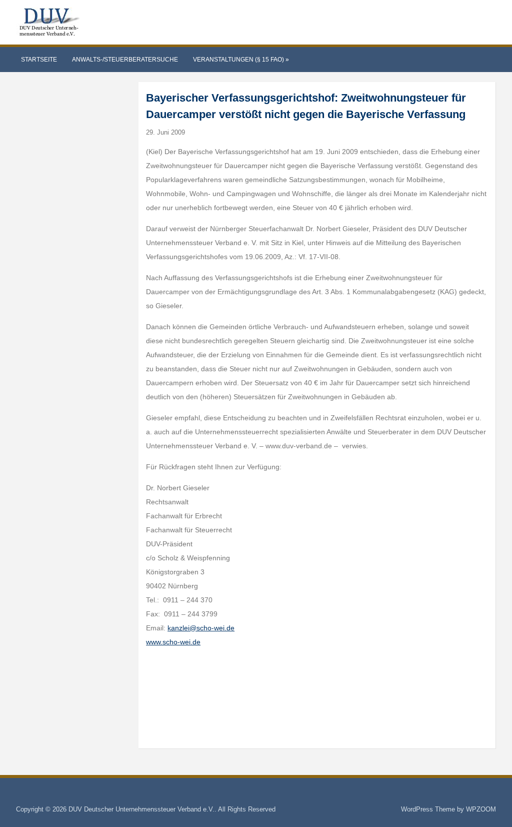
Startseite (39, 59)
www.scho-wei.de (173, 642)
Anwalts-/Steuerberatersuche (125, 59)
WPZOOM (481, 809)
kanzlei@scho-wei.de (201, 628)
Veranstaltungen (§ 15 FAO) (241, 59)
